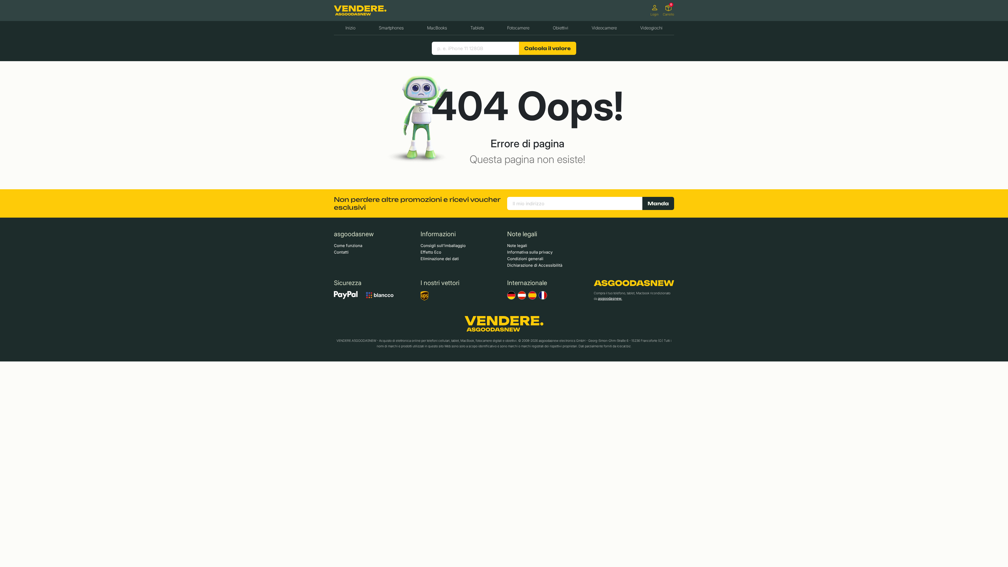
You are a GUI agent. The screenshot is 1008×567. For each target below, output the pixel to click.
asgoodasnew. (610, 298)
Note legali (517, 245)
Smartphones (391, 27)
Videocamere (604, 27)
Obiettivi (560, 27)
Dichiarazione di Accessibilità (534, 265)
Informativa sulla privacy (530, 252)
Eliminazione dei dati (440, 258)
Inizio (350, 27)
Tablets (477, 27)
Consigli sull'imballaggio (443, 245)
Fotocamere (518, 27)
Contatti (341, 252)
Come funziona (348, 245)
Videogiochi (651, 27)
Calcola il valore (547, 48)
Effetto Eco (431, 252)
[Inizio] (360, 11)
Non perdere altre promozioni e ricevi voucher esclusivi (417, 203)
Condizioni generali (525, 258)
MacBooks (437, 27)
